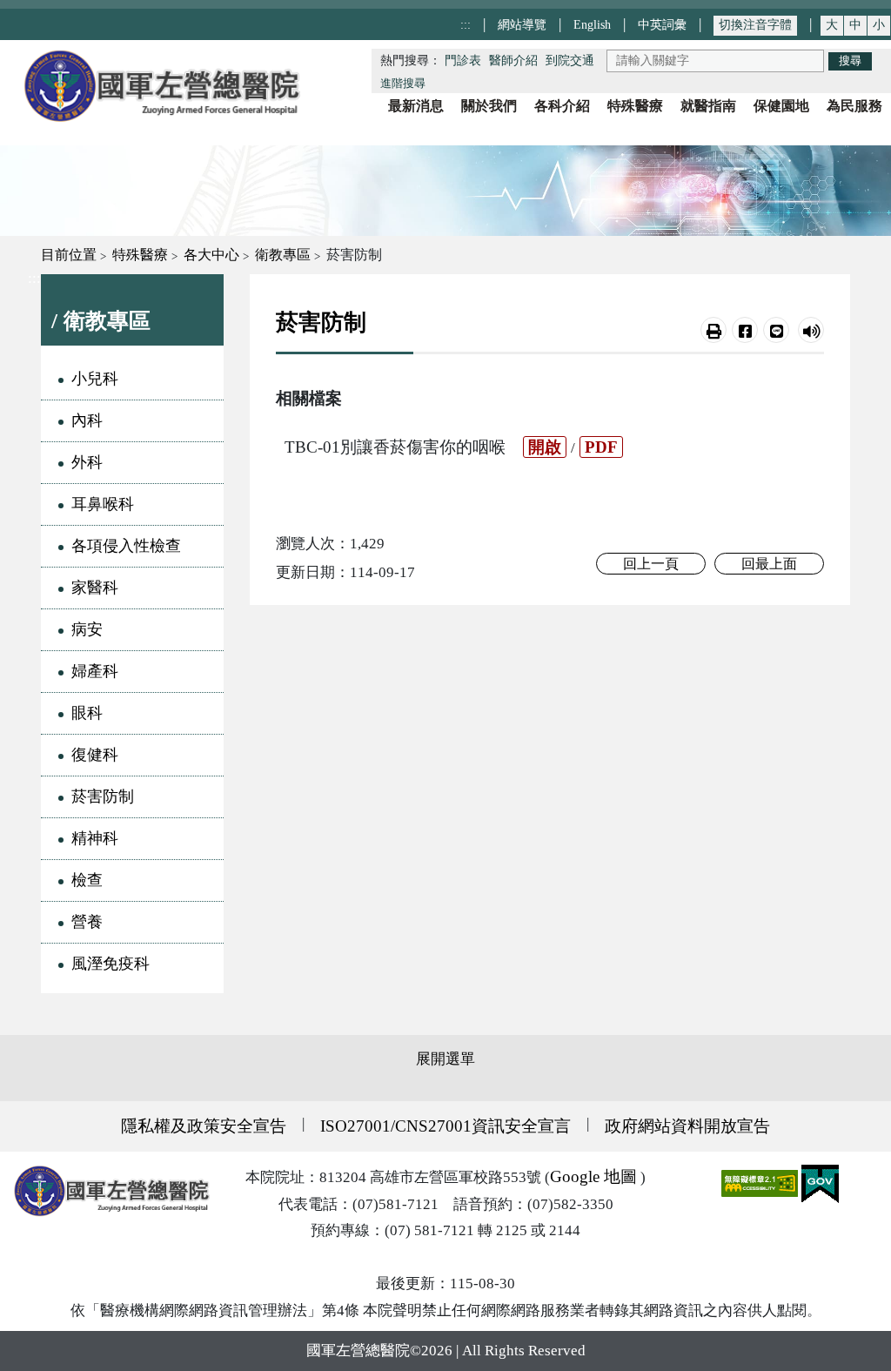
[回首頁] (161, 86)
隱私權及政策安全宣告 (203, 1126)
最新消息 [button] (416, 105)
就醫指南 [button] (708, 105)
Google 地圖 (593, 1176)
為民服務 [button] (854, 105)
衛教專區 (283, 254)
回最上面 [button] (769, 563)
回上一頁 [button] (651, 563)
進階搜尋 (402, 83)
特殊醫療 (140, 254)
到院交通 (570, 60)
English (592, 24)
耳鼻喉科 (102, 504)
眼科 (87, 713)
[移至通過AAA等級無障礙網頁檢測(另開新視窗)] (761, 1182)
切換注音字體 (755, 24)
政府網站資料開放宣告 (687, 1126)
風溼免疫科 (110, 963)
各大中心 (211, 254)
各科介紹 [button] (562, 105)
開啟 (544, 447)
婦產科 (94, 671)
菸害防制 (102, 796)
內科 (87, 420)
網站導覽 (522, 24)
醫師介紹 (513, 60)
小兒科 (94, 378)
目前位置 (69, 254)
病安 (87, 629)
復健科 (94, 754)
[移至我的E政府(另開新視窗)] (820, 1182)
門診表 (463, 60)
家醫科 (94, 587)
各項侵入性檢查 (126, 545)
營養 (87, 922)
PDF (601, 447)
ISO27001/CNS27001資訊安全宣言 (445, 1126)
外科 (87, 462)
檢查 (87, 880)
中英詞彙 (662, 24)
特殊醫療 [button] (635, 105)
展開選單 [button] (445, 1059)
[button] (713, 330)
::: (465, 24)
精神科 (94, 838)
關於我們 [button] (489, 105)
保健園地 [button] (781, 105)
